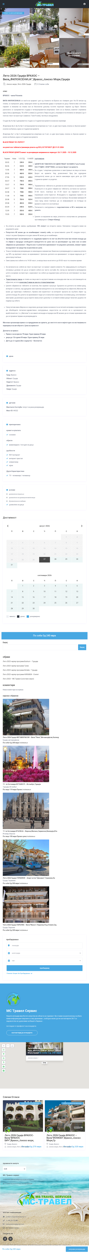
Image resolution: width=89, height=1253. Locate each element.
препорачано (15, 424)
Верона (12, 834)
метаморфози (13, 740)
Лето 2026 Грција (24, 84)
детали (12, 403)
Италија (6, 834)
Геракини (11, 880)
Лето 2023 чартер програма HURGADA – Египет (21, 674)
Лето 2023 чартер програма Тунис (16, 666)
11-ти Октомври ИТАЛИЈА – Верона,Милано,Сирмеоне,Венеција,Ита (30, 831)
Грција (15, 378)
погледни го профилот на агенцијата (21, 1026)
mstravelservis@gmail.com (15, 1224)
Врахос (13, 375)
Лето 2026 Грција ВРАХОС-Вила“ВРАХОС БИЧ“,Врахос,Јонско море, (19, 1138)
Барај (5, 642)
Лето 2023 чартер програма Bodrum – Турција (20, 661)
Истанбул (13, 787)
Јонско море (11, 84)
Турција (6, 787)
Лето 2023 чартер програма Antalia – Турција (20, 670)
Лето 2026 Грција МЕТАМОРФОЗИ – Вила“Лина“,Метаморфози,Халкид (31, 737)
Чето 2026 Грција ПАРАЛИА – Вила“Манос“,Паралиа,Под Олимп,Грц (30, 925)
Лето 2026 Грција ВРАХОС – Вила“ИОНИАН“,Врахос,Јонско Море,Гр (64, 1138)
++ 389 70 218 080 (12, 1220)
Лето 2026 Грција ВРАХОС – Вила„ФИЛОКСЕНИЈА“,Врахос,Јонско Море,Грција (44, 1050)
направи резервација (77, 1249)
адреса (12, 371)
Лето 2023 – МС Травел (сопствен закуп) (18, 679)
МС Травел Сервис (12, 1228)
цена (11, 356)
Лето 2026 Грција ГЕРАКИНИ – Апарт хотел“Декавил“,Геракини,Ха (29, 878)
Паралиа (11, 927)
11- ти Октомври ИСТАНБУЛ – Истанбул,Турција (22, 784)
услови (12, 490)
